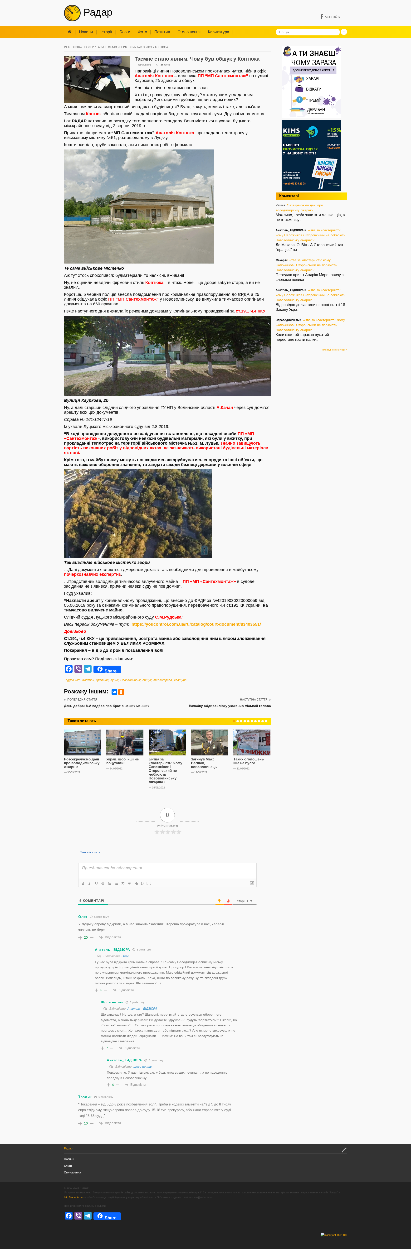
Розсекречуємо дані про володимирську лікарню (81, 763)
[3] (241, 721)
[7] (255, 721)
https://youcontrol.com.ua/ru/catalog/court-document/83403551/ (196, 624)
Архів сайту (332, 17)
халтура (180, 680)
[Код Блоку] (129, 883)
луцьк (114, 680)
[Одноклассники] (121, 692)
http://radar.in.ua (73, 1197)
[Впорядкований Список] (109, 883)
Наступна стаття (254, 699)
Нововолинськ (130, 680)
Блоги (124, 32)
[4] (245, 721)
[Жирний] (83, 883)
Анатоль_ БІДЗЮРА (142, 1008)
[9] (262, 721)
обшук (147, 680)
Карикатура (218, 32)
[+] (149, 883)
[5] (248, 721)
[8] (259, 721)
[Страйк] (103, 883)
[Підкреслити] (96, 883)
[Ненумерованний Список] (116, 883)
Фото (142, 32)
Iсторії (106, 32)
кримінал (102, 680)
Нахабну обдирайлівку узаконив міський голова (230, 706)
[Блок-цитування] (123, 883)
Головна (74, 47)
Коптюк (88, 680)
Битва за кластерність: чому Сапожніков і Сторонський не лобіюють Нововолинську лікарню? (165, 770)
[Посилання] (136, 883)
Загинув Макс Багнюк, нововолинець (204, 763)
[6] (252, 721)
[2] (237, 721)
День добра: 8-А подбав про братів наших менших (106, 706)
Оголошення (189, 32)
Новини (86, 32)
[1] (234, 721)
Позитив (162, 32)
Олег (125, 956)
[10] (266, 721)
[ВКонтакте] (114, 692)
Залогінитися (89, 852)
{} (142, 883)
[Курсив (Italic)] (89, 883)
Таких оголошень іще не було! (248, 761)
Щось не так (142, 1066)
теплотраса (162, 680)
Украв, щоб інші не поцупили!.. (122, 761)
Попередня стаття (82, 699)
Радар (96, 12)
